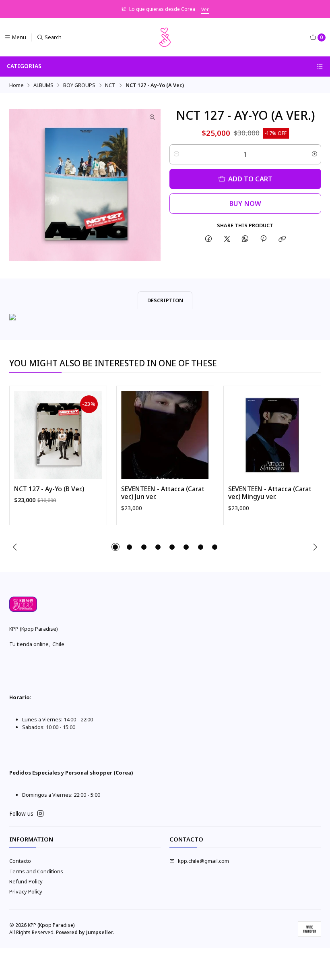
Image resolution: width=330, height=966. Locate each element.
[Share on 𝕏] (227, 239)
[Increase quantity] (314, 154)
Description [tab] (165, 300)
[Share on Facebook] (208, 239)
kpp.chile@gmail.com (203, 860)
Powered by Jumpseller (84, 932)
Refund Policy (26, 881)
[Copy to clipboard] (282, 239)
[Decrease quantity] (176, 154)
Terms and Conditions (36, 871)
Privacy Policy (25, 891)
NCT (110, 85)
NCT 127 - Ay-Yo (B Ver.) (49, 489)
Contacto (20, 860)
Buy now (245, 203)
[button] (115, 547)
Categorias (24, 66)
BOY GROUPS (79, 85)
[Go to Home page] (165, 37)
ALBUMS (43, 85)
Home (16, 85)
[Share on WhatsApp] (245, 239)
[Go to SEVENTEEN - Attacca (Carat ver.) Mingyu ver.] (272, 435)
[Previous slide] (15, 547)
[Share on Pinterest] (263, 239)
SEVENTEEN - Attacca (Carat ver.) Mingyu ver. (269, 493)
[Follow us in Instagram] (40, 814)
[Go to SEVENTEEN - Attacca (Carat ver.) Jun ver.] (165, 435)
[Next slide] (315, 547)
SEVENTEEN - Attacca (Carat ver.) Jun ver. (162, 493)
